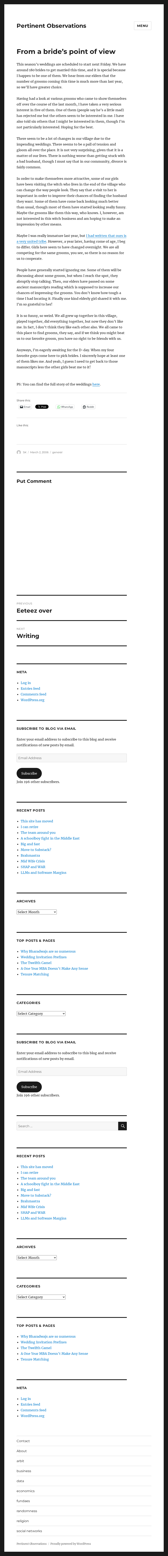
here (96, 384)
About (22, 1451)
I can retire (29, 827)
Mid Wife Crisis (33, 861)
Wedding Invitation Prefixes (44, 957)
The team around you (38, 833)
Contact (23, 1441)
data (20, 1481)
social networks (29, 1531)
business (24, 1471)
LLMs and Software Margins (43, 873)
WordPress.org (32, 700)
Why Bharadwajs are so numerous (48, 951)
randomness (27, 1511)
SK (24, 452)
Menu (142, 26)
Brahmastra (30, 855)
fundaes (23, 1501)
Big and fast (30, 844)
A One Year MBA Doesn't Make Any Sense (54, 968)
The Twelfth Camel (36, 963)
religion (23, 1521)
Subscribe (29, 773)
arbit (20, 1461)
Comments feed (33, 694)
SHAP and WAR (33, 867)
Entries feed (30, 688)
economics (26, 1491)
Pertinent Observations (51, 25)
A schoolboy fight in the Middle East (50, 838)
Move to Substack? (36, 850)
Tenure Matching (35, 974)
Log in (26, 683)
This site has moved (37, 821)
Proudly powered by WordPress (70, 1544)
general (57, 452)
